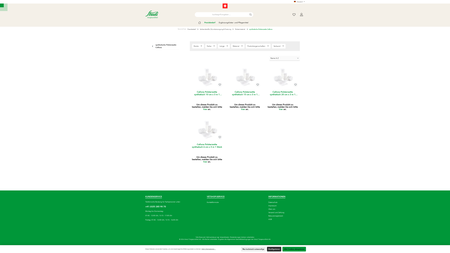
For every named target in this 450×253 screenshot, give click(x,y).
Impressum (272, 206)
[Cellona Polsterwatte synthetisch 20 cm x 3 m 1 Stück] (283, 77)
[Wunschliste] (294, 14)
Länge (222, 46)
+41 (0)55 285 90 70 (155, 206)
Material (236, 46)
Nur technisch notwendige (253, 249)
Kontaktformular (213, 202)
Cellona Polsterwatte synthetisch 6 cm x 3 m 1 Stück (207, 145)
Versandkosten (224, 237)
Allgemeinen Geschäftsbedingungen (239, 239)
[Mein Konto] (301, 14)
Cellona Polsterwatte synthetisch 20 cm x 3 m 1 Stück (282, 93)
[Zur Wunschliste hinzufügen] (220, 84)
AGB (270, 219)
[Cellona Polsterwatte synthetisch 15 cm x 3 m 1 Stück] (245, 77)
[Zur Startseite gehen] (151, 15)
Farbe (209, 46)
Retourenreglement (275, 216)
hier (205, 109)
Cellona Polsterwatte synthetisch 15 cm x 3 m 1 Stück (245, 93)
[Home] (201, 23)
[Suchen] (250, 14)
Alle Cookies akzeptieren (294, 249)
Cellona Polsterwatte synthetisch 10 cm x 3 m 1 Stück (207, 93)
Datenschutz (272, 202)
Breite (196, 46)
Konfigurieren (274, 249)
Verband (277, 46)
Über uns (271, 209)
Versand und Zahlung (276, 212)
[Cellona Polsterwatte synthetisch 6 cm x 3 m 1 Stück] (207, 129)
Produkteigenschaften (256, 46)
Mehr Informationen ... (209, 249)
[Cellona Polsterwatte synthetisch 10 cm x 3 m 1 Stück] (207, 77)
